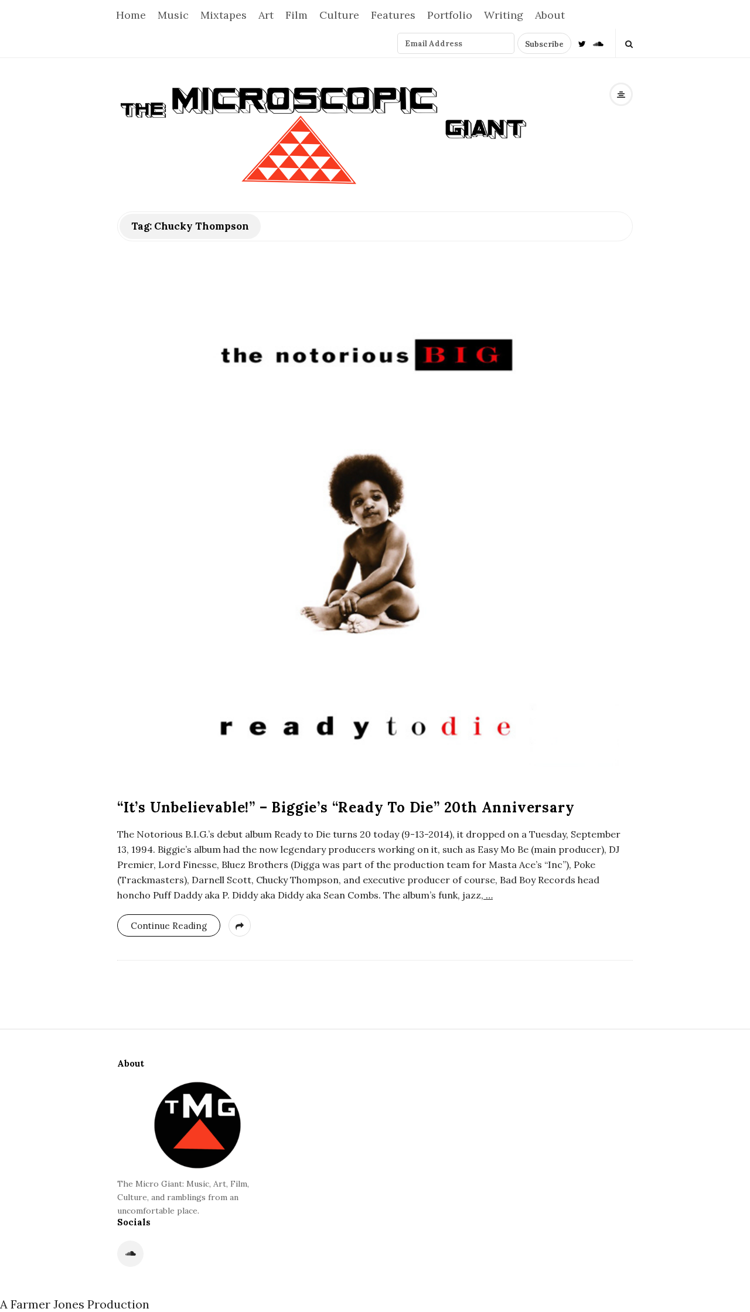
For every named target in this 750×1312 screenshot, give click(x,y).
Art (266, 15)
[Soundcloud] (598, 43)
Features (393, 15)
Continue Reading (169, 925)
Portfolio (449, 15)
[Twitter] (582, 43)
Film (296, 15)
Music (173, 15)
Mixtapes (223, 15)
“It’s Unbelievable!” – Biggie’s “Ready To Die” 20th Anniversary (345, 807)
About (550, 15)
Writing (503, 15)
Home (131, 15)
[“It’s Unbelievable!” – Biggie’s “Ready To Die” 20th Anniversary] (375, 528)
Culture (339, 15)
